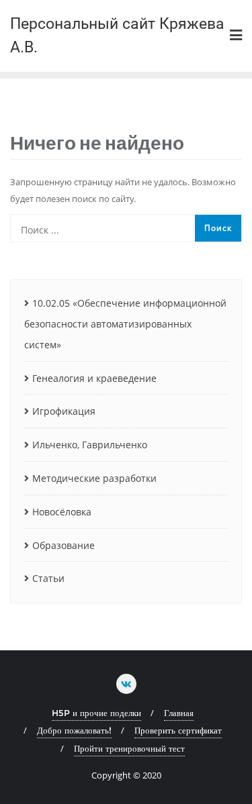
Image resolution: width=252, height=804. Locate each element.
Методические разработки (94, 478)
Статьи (48, 578)
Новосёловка (61, 511)
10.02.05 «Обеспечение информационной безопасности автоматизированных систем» (125, 324)
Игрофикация (63, 411)
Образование (63, 545)
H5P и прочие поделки (96, 712)
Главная (179, 712)
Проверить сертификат (178, 730)
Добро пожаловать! (74, 730)
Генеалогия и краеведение (94, 378)
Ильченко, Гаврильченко (89, 444)
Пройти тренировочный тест (129, 748)
